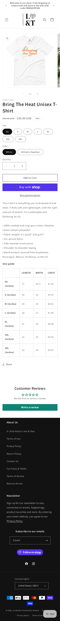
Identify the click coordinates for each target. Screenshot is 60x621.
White (9, 152)
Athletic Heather (30, 152)
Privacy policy (23, 615)
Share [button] (9, 364)
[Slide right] (37, 93)
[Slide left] (22, 93)
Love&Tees (17, 610)
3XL (20, 139)
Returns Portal (14, 483)
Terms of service (39, 615)
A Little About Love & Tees (21, 431)
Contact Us (12, 461)
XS (7, 131)
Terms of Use (13, 438)
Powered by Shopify (30, 610)
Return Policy (14, 453)
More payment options (30, 195)
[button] (6, 19)
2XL (8, 139)
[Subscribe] (46, 540)
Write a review (30, 407)
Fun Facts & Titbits (16, 468)
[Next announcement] (54, 5)
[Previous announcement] (6, 5)
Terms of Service (15, 476)
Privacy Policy (14, 446)
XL (48, 131)
